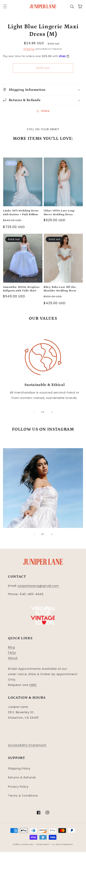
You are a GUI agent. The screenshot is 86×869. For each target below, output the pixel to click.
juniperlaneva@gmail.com (38, 586)
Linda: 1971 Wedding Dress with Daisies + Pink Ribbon (21, 212)
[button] (5, 6)
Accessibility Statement (27, 745)
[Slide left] (34, 412)
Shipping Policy (19, 768)
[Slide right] (51, 412)
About (13, 658)
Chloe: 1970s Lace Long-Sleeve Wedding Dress (60, 212)
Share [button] (45, 111)
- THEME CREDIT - (43, 844)
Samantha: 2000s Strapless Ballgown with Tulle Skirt (21, 289)
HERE (32, 685)
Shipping (28, 48)
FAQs (12, 652)
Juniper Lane (26, 844)
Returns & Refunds (22, 777)
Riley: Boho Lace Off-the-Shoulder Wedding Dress (60, 289)
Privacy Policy (18, 787)
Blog (11, 647)
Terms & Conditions (23, 796)
